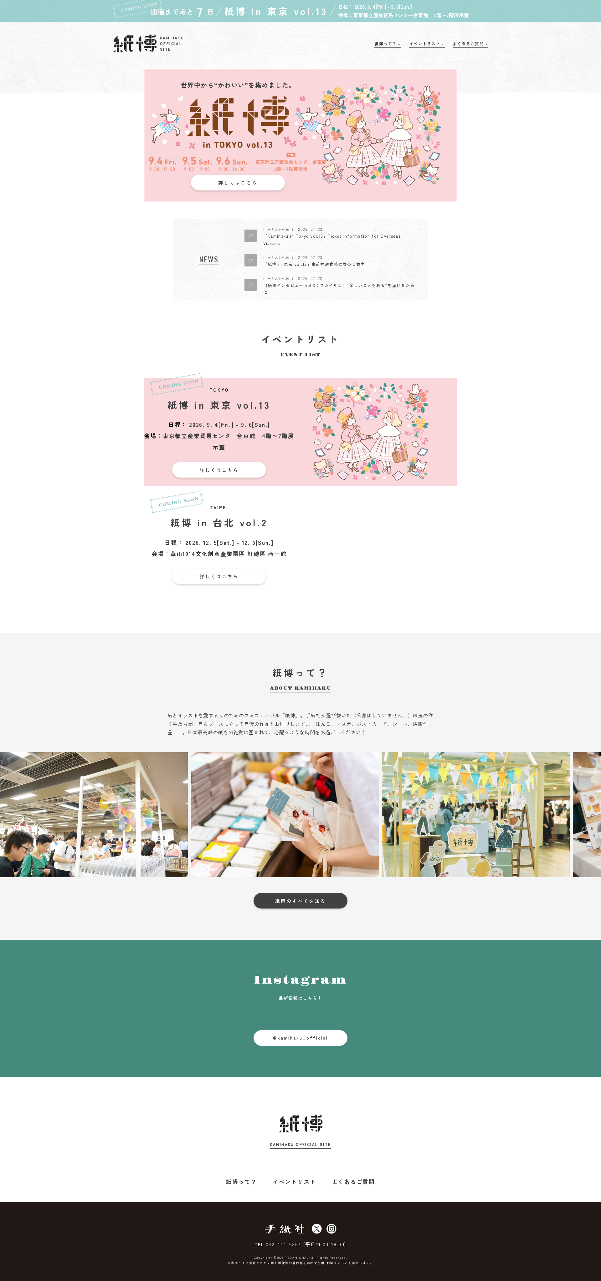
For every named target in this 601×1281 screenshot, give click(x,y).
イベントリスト (294, 1181)
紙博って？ (241, 1181)
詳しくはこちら (238, 182)
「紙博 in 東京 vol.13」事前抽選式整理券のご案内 (314, 264)
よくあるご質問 (353, 1181)
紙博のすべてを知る (300, 901)
